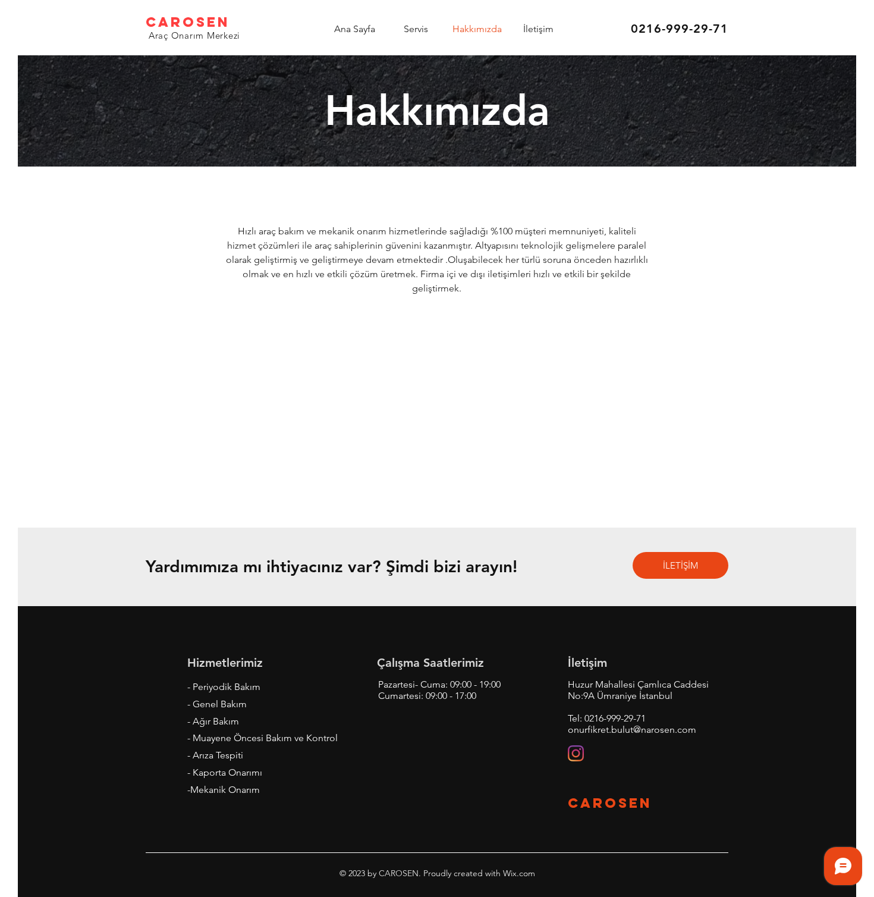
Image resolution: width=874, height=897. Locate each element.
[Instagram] (576, 753)
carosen (610, 803)
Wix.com (518, 873)
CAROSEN (188, 22)
